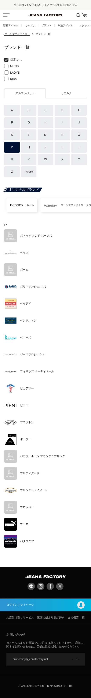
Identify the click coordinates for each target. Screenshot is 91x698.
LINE (31, 586)
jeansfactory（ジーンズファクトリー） (45, 15)
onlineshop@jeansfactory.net (30, 659)
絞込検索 (78, 15)
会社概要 (73, 617)
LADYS (15, 72)
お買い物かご (84, 15)
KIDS (13, 79)
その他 (29, 171)
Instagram (40, 586)
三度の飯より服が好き (51, 617)
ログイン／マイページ (20, 604)
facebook (50, 586)
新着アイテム (10, 25)
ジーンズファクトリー (17, 34)
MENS (14, 66)
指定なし (16, 59)
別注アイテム (65, 25)
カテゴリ (30, 25)
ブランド (46, 25)
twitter (59, 586)
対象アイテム (71, 5)
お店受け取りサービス (20, 617)
